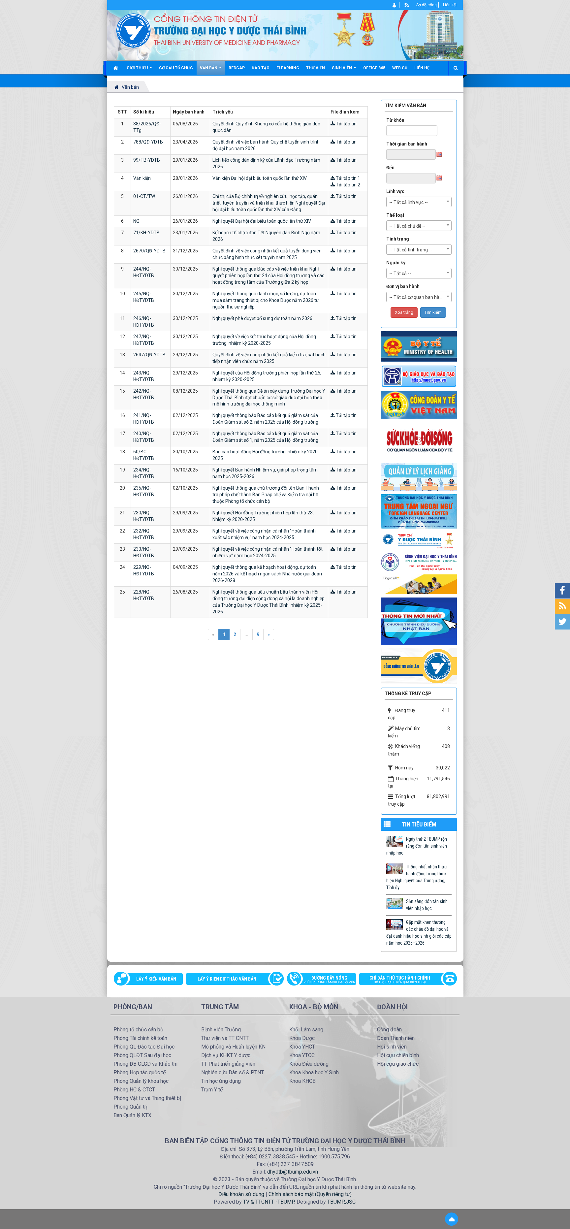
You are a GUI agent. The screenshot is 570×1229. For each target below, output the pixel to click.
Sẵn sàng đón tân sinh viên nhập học (427, 905)
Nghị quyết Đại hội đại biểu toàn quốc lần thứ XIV (261, 221)
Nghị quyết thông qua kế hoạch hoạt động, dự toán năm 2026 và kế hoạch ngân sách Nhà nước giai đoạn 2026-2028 (267, 574)
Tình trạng (397, 239)
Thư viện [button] (315, 68)
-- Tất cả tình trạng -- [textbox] (410, 249)
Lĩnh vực (395, 191)
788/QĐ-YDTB (148, 142)
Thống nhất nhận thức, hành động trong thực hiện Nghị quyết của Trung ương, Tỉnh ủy (417, 877)
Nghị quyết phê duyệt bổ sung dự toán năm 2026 (262, 318)
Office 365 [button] (374, 68)
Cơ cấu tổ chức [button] (176, 68)
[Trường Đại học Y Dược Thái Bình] (133, 30)
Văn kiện (142, 178)
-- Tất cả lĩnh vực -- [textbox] (408, 202)
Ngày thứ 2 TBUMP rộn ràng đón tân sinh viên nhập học (416, 846)
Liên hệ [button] (421, 68)
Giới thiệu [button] (138, 68)
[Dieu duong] (419, 621)
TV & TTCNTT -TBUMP (268, 1202)
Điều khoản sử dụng (241, 1194)
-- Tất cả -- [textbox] (400, 273)
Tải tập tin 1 (347, 178)
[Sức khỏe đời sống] (419, 440)
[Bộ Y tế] (419, 346)
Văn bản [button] (209, 68)
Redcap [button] (237, 68)
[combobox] (419, 202)
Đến (390, 167)
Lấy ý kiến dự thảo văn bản (227, 979)
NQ (136, 221)
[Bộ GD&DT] (419, 376)
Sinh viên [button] (342, 68)
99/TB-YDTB (146, 160)
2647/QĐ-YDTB (149, 354)
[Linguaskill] (419, 584)
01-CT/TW (144, 196)
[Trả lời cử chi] (419, 510)
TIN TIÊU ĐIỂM (419, 824)
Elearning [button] (287, 68)
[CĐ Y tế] (419, 404)
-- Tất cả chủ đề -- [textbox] (407, 226)
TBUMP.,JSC (341, 1202)
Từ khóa (395, 120)
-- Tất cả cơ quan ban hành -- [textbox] (419, 297)
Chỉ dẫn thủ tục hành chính (399, 979)
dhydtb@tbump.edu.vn (292, 1172)
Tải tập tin (346, 123)
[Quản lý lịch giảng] (419, 476)
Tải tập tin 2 (347, 184)
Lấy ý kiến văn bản (156, 979)
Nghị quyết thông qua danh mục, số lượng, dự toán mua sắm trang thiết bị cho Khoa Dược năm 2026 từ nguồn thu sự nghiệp (265, 300)
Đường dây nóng (329, 979)
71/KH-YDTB (146, 232)
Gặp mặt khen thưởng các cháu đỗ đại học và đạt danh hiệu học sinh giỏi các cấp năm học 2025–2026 (419, 933)
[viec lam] (419, 665)
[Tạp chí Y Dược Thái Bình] (419, 540)
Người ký (395, 262)
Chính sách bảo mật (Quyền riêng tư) (310, 1194)
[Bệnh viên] (419, 562)
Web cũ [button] (399, 68)
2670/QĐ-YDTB (149, 250)
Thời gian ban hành (406, 143)
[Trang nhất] (116, 68)
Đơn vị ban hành (403, 286)
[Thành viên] (394, 5)
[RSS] (407, 5)
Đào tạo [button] (260, 68)
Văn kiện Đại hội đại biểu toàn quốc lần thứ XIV (259, 178)
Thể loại (395, 215)
